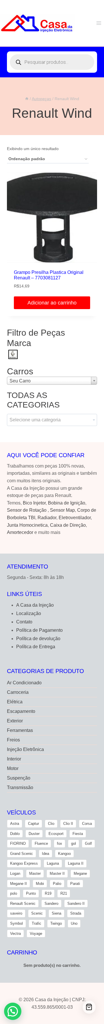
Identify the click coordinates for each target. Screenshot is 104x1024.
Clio (51, 823)
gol (73, 843)
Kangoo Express (24, 863)
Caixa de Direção (68, 525)
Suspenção (18, 778)
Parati (75, 883)
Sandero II (76, 903)
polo (13, 893)
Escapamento (21, 711)
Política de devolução (38, 638)
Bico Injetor (34, 502)
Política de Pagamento (39, 630)
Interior (14, 758)
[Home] (27, 99)
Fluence (41, 843)
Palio (57, 883)
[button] (12, 1011)
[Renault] (13, 354)
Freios (13, 739)
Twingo (56, 923)
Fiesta (78, 833)
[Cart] (89, 1007)
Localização (28, 613)
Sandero (51, 903)
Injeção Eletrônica (25, 749)
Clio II (68, 823)
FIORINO (18, 843)
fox (59, 843)
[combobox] (52, 381)
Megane (80, 873)
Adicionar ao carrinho (52, 303)
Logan (15, 873)
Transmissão (20, 787)
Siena (56, 913)
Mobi (40, 883)
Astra (14, 823)
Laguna (53, 863)
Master (35, 873)
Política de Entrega (35, 646)
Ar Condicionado (24, 682)
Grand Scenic (21, 853)
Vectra (15, 933)
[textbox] (52, 420)
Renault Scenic (23, 903)
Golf (88, 843)
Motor (12, 768)
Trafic (36, 923)
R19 (48, 893)
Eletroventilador (75, 517)
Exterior (15, 720)
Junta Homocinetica (27, 525)
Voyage (36, 933)
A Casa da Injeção (35, 605)
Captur (33, 823)
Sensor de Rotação (27, 510)
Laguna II (75, 863)
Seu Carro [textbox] (20, 380)
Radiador (47, 517)
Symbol (16, 923)
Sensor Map (62, 510)
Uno (74, 923)
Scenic (37, 913)
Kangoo (64, 853)
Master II (57, 873)
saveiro (16, 913)
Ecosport (56, 833)
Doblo (15, 833)
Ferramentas (20, 730)
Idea (45, 853)
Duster (34, 833)
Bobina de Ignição (66, 502)
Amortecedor (20, 532)
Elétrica (15, 701)
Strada (75, 913)
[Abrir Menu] (98, 22)
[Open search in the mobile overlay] (52, 62)
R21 (63, 893)
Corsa (87, 823)
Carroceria (18, 692)
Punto (31, 893)
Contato (24, 621)
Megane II (18, 883)
